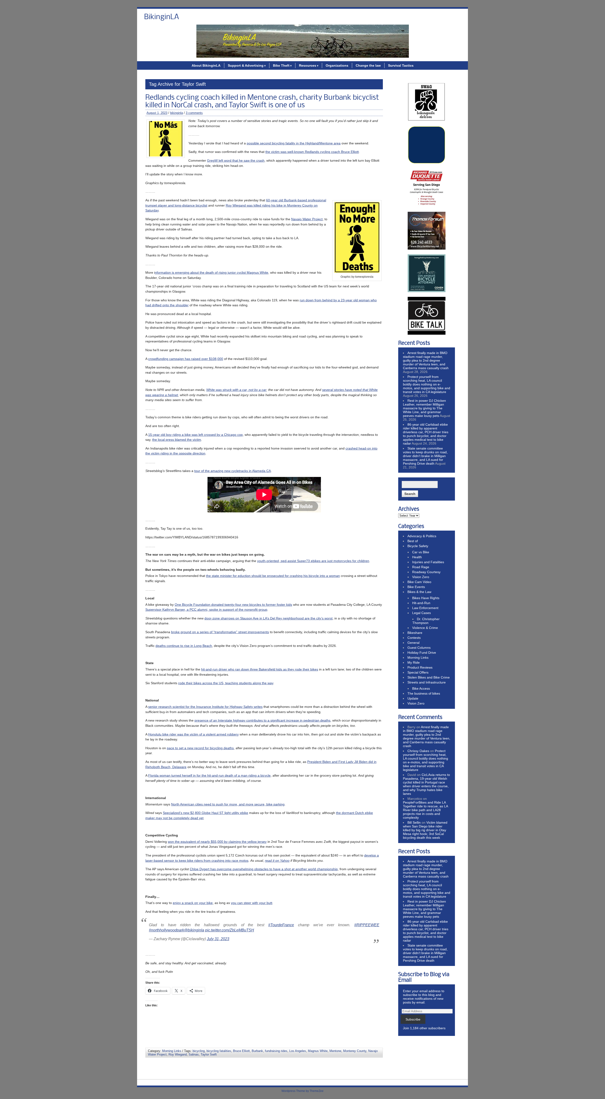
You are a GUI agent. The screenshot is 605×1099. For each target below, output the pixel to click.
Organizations (337, 65)
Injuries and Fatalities (428, 562)
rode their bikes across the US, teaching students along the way (225, 683)
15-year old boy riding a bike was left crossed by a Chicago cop (195, 435)
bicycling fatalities (219, 1051)
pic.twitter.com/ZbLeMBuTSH (229, 930)
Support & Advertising (246, 65)
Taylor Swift (209, 1054)
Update (412, 698)
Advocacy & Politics (421, 536)
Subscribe (413, 1019)
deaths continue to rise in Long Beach (184, 646)
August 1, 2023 (157, 113)
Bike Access (421, 688)
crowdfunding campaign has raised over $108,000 (185, 359)
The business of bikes (423, 693)
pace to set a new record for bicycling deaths (200, 748)
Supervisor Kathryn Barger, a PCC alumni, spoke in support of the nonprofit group (206, 609)
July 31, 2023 (218, 939)
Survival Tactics (401, 65)
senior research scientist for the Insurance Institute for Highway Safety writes (205, 707)
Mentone (335, 1051)
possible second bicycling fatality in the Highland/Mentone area (294, 143)
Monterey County (354, 1051)
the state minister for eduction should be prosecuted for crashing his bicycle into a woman (273, 576)
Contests (414, 638)
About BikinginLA (206, 65)
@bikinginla (194, 930)
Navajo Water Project (307, 219)
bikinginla (176, 113)
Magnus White (318, 1051)
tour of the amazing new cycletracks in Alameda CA (232, 471)
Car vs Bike (420, 552)
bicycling (199, 1051)
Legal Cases (421, 613)
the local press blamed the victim (176, 439)
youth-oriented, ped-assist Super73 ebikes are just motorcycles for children (313, 561)
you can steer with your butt (251, 903)
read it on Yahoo (277, 860)
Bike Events (416, 587)
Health (417, 557)
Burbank (257, 1051)
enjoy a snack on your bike (193, 903)
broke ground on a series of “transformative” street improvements (220, 632)
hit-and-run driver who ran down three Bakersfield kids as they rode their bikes (259, 669)
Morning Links (171, 1051)
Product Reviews (419, 667)
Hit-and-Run (421, 603)
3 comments (194, 113)
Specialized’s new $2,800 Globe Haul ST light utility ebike (205, 813)
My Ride (413, 662)
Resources (307, 65)
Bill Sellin (414, 822)
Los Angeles (297, 1051)
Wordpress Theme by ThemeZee (302, 1091)
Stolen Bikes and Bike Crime (428, 677)
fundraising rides (276, 1051)
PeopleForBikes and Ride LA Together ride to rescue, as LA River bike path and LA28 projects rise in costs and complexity (425, 809)
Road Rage (420, 567)
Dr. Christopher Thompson (426, 621)
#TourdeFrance (281, 925)
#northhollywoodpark (166, 930)
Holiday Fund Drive (421, 652)
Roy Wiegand (178, 1054)
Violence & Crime (425, 628)
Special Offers (417, 672)
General (413, 643)
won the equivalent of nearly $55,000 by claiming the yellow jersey (217, 842)
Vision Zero (420, 577)
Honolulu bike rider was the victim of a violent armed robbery (193, 734)
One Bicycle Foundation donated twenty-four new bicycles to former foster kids (233, 604)
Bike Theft (281, 65)
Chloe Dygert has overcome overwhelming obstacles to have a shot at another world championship (264, 869)
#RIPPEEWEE (366, 925)
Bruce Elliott (241, 1051)
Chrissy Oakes (418, 751)
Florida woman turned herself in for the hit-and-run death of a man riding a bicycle (209, 775)
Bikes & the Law (419, 592)
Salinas (194, 1054)
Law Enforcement (425, 608)
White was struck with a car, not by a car (236, 390)
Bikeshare (414, 633)
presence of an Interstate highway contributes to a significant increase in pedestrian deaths (262, 720)
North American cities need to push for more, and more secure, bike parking (228, 804)
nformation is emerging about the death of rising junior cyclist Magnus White (211, 272)
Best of (412, 541)
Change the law (368, 65)
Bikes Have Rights (425, 598)
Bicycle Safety (417, 546)
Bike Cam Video (419, 582)
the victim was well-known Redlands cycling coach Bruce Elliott (312, 152)
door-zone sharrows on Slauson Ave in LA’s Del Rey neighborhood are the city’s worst (268, 618)
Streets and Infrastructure (426, 682)
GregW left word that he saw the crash (235, 160)
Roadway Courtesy (426, 572)
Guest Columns (419, 647)
